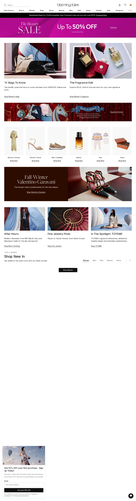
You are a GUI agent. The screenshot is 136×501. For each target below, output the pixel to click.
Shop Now (14, 161)
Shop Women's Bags (11, 96)
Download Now (101, 15)
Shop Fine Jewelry (54, 246)
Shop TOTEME (96, 246)
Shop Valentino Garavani (36, 192)
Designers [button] (119, 10)
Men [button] (71, 10)
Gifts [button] (108, 10)
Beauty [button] (61, 10)
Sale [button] (130, 10)
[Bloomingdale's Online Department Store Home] (68, 5)
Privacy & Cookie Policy (21, 495)
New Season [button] (9, 10)
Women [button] (32, 10)
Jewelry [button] (99, 10)
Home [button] (88, 10)
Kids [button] (79, 10)
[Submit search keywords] (5, 5)
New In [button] (21, 10)
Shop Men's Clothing (12, 246)
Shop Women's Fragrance (79, 96)
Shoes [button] (51, 10)
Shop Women (68, 270)
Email (6, 481)
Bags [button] (42, 10)
